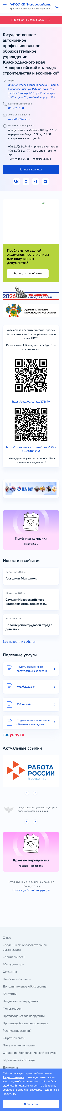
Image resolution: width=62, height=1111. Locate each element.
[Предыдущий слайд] (27, 793)
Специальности (14, 957)
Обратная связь (14, 1038)
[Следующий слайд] (35, 793)
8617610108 (16, 108)
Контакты (10, 994)
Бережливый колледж (19, 1060)
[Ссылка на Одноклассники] (26, 181)
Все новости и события (19, 641)
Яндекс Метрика (13, 1077)
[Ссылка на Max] (45, 181)
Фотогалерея (12, 1008)
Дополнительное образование (24, 986)
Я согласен (31, 1104)
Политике (9, 1094)
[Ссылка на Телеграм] (35, 181)
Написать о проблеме (28, 273)
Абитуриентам (13, 964)
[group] (31, 771)
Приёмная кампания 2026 (27, 19)
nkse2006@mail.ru (19, 119)
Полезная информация (19, 1045)
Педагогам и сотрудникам (21, 1001)
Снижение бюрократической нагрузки (30, 1052)
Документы (11, 1067)
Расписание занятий (17, 1030)
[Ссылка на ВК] (16, 181)
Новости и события (17, 979)
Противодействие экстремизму (25, 1023)
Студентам (10, 971)
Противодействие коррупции (31, 890)
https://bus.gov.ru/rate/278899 (31, 401)
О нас (7, 937)
